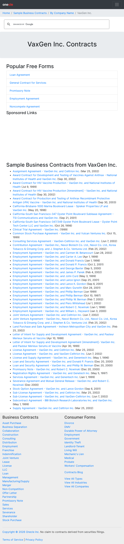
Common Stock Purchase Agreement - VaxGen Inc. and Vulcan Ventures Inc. (59, 233)
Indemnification (11, 454)
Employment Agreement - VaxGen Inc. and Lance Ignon (46, 280)
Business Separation (14, 426)
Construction (10, 434)
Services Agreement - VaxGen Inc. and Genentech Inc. (46, 377)
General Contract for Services (28, 82)
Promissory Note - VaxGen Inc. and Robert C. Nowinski (46, 369)
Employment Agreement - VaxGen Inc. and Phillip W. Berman (49, 299)
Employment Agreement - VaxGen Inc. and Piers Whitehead (49, 303)
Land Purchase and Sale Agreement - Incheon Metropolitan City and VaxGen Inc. (62, 326)
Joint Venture (10, 458)
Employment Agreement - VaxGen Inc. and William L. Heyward (51, 311)
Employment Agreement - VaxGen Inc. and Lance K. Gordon (49, 283)
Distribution (9, 442)
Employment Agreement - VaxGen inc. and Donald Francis (48, 260)
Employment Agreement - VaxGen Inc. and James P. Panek (49, 272)
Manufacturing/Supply (15, 481)
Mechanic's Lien (74, 454)
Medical (69, 458)
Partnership (9, 496)
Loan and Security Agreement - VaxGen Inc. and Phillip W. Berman (53, 365)
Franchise (8, 450)
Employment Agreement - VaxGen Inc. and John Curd (45, 276)
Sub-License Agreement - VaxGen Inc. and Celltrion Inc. (47, 392)
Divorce (69, 423)
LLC (4, 469)
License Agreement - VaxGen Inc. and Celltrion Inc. (44, 349)
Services (7, 508)
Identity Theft (72, 442)
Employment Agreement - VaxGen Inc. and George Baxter (48, 268)
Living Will (70, 450)
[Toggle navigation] (116, 4)
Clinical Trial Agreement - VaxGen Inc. (36, 229)
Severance (8, 512)
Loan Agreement (20, 74)
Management (10, 477)
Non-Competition (13, 489)
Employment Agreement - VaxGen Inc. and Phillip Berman (48, 291)
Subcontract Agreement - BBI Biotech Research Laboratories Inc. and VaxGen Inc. (62, 400)
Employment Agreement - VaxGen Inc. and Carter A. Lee (47, 256)
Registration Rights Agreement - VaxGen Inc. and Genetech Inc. (51, 373)
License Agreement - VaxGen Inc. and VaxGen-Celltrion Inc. (49, 353)
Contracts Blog (73, 472)
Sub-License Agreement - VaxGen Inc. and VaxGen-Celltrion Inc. (52, 396)
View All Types (73, 478)
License (7, 465)
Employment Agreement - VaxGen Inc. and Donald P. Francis (50, 264)
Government (71, 438)
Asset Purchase (11, 423)
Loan (5, 473)
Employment (10, 446)
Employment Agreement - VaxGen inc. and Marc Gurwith (47, 287)
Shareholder (9, 516)
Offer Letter (9, 492)
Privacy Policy (34, 539)
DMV (67, 426)
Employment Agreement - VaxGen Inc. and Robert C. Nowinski (51, 307)
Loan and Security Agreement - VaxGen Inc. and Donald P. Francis (53, 361)
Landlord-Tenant (74, 446)
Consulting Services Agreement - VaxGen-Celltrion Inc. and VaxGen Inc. (56, 241)
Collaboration (10, 430)
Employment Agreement (24, 98)
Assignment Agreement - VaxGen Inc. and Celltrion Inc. (46, 171)
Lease (6, 461)
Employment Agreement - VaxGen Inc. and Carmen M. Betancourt (53, 252)
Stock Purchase (11, 520)
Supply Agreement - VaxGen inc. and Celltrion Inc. (43, 408)
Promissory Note (20, 90)
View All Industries (75, 482)
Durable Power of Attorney (80, 430)
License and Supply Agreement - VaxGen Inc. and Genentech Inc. (52, 357)
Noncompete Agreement (25, 106)
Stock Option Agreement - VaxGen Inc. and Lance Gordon (48, 388)
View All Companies (76, 486)
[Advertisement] (62, 139)
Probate (69, 461)
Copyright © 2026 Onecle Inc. (20, 531)
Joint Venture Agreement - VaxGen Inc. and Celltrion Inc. (47, 314)
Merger (6, 485)
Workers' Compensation (79, 465)
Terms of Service (12, 539)
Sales (5, 504)
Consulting (9, 438)
